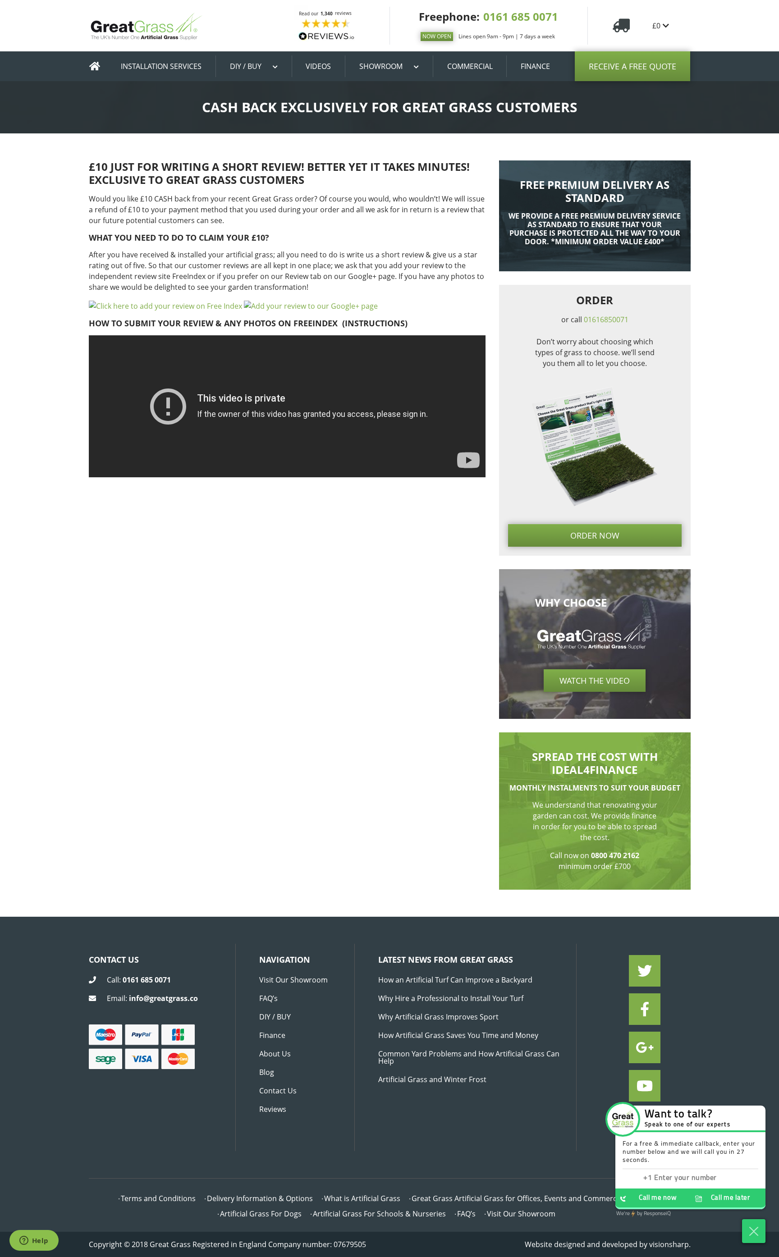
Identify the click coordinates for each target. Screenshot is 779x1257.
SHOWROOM (381, 66)
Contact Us (278, 1091)
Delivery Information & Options (260, 1198)
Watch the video (594, 680)
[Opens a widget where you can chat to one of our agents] (34, 1241)
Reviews (272, 1109)
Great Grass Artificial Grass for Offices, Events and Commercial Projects (533, 1198)
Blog (266, 1072)
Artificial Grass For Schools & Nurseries (379, 1214)
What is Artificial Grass (362, 1198)
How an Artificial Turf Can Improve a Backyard (455, 980)
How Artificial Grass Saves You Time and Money (458, 1035)
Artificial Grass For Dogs (261, 1214)
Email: (152, 998)
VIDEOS (318, 66)
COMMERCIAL (470, 66)
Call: (139, 980)
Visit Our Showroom (293, 980)
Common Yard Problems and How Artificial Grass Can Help (468, 1057)
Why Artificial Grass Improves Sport (438, 1017)
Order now (594, 535)
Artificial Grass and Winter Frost (432, 1079)
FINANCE (535, 66)
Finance (272, 1035)
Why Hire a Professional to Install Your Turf (450, 998)
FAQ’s (268, 998)
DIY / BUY (245, 66)
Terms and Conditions (158, 1198)
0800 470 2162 (615, 855)
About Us (275, 1054)
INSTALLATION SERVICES (161, 66)
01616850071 (606, 320)
